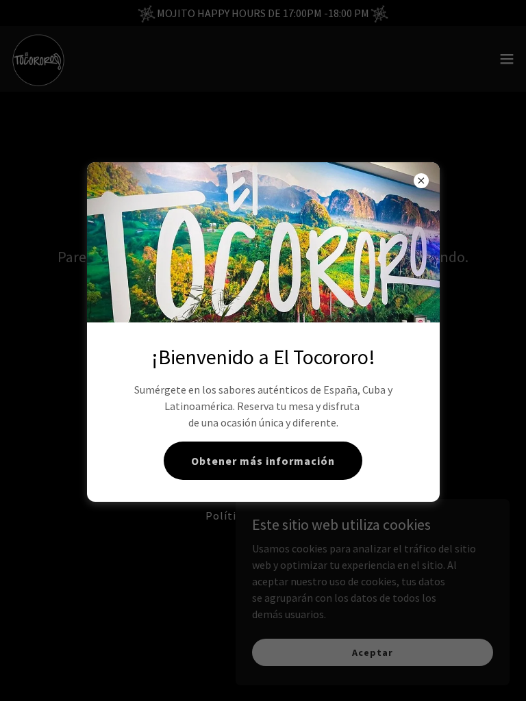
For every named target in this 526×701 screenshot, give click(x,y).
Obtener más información (263, 461)
